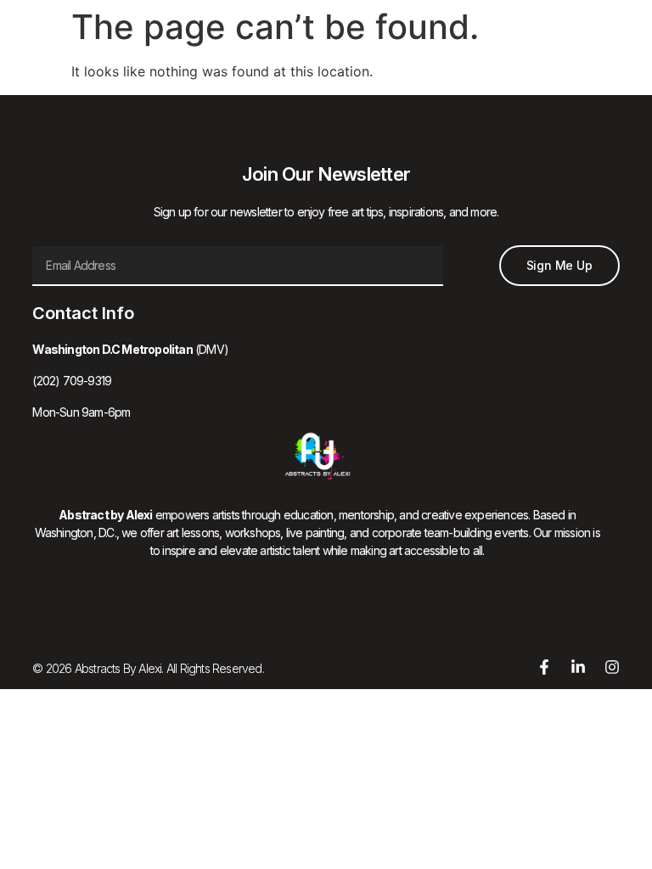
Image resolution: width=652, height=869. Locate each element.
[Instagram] (612, 667)
